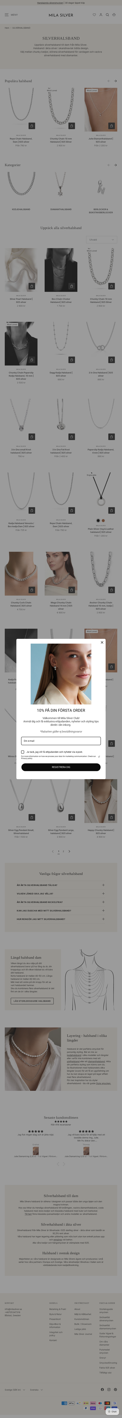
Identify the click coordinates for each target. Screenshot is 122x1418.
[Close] (102, 642)
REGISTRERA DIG (61, 767)
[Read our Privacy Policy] (99, 756)
